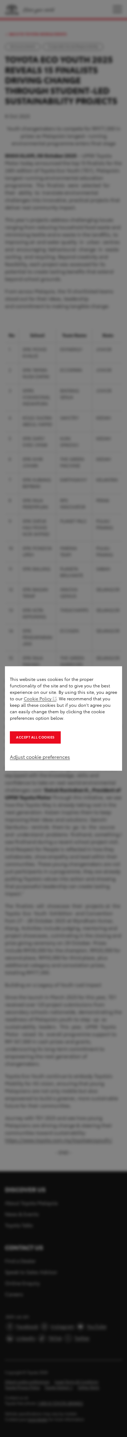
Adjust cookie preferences (40, 757)
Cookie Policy (37, 699)
